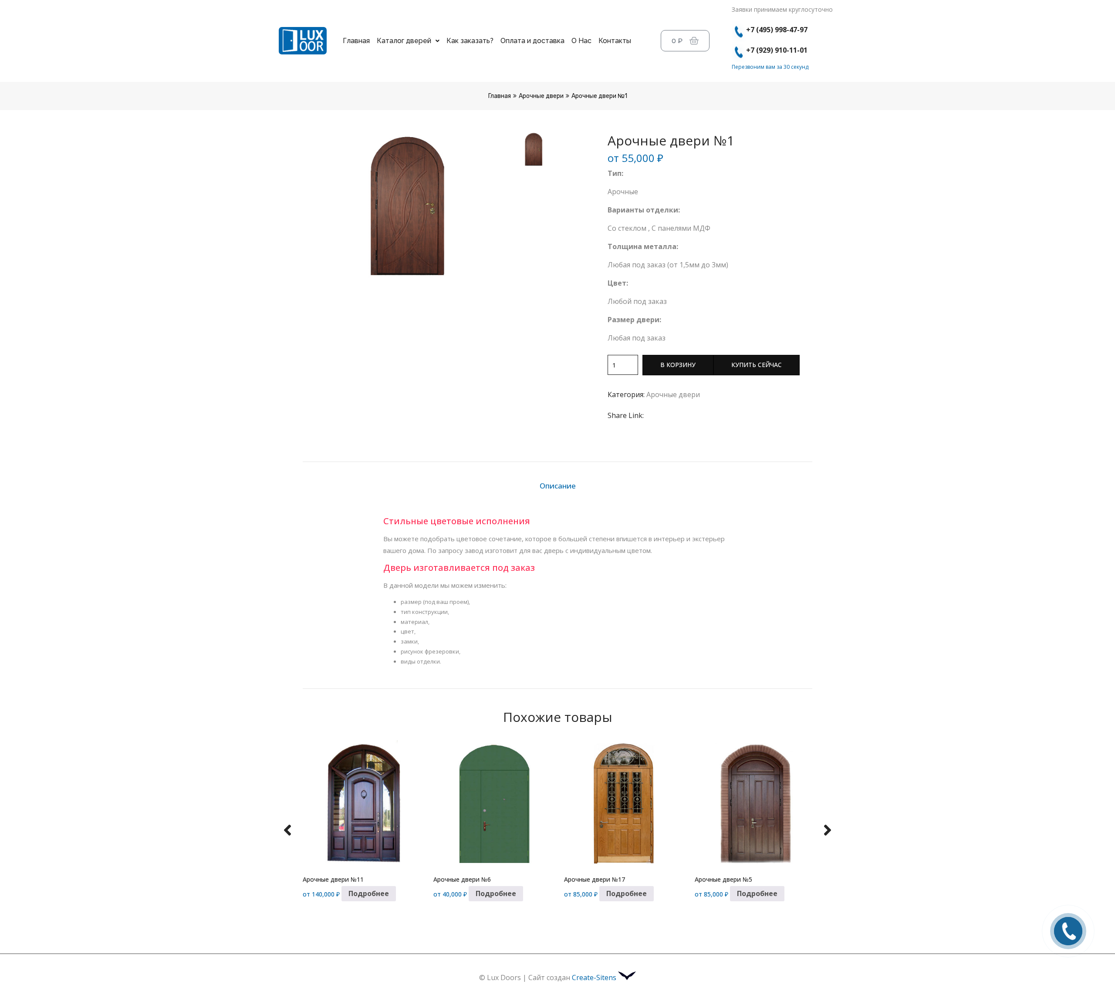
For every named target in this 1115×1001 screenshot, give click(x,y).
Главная (356, 41)
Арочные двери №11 (333, 879)
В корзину (678, 365)
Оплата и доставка (532, 41)
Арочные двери (541, 96)
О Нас (581, 41)
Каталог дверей (404, 41)
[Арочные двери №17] (623, 803)
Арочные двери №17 (594, 879)
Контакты (614, 41)
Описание (558, 486)
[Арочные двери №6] (492, 803)
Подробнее (368, 893)
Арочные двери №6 (462, 879)
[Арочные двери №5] (753, 803)
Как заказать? (469, 41)
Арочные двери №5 (723, 879)
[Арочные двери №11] (361, 803)
